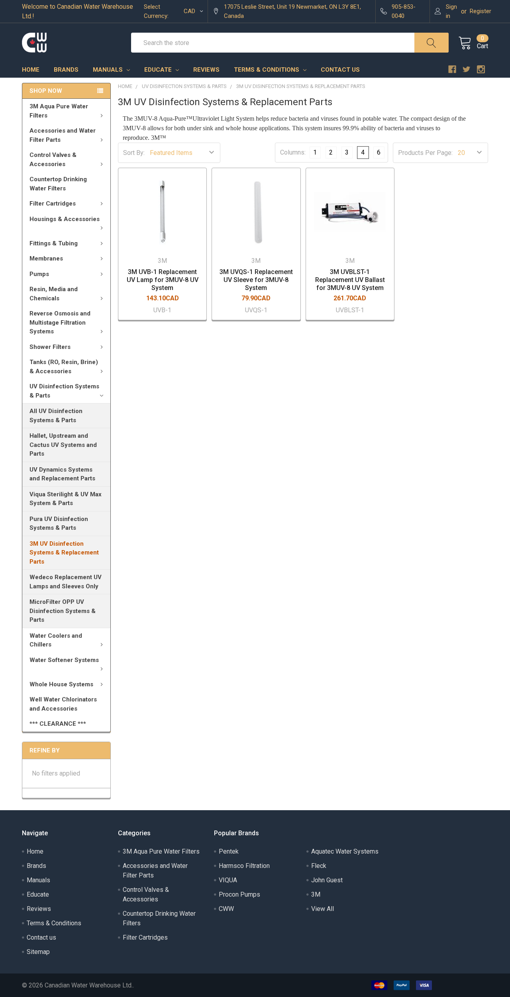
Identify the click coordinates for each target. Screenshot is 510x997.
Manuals (108, 69)
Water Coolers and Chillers (55, 640)
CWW (226, 909)
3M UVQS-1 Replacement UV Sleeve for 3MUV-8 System (256, 280)
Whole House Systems (61, 684)
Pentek (229, 851)
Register (480, 11)
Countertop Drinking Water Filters (58, 184)
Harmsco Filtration (244, 866)
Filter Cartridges (52, 203)
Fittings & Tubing (53, 243)
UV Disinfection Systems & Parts (64, 391)
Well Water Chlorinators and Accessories (63, 704)
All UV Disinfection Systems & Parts (55, 415)
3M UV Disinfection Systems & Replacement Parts (64, 552)
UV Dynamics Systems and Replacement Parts (62, 474)
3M (315, 894)
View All (322, 909)
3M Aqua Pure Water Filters (58, 111)
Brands (66, 69)
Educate (158, 69)
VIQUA (228, 880)
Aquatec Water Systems (345, 851)
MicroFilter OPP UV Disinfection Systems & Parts (62, 610)
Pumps (39, 274)
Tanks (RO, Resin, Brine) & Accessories (63, 366)
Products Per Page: (425, 153)
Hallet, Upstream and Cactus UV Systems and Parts (63, 444)
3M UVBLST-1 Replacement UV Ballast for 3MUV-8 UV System (350, 280)
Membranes (46, 258)
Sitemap (38, 952)
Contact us (340, 69)
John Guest (327, 880)
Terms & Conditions (267, 69)
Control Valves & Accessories (52, 159)
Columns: (293, 152)
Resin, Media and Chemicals (53, 294)
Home (30, 69)
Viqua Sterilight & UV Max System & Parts (65, 499)
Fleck (318, 866)
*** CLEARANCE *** (57, 723)
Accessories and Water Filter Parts (62, 135)
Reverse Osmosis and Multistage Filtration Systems (59, 322)
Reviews (206, 69)
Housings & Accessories (64, 219)
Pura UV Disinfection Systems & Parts (58, 523)
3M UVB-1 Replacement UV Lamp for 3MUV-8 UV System (162, 280)
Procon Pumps (239, 894)
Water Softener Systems (64, 660)
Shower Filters (50, 347)
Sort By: (134, 153)
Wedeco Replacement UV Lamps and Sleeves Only (65, 582)
